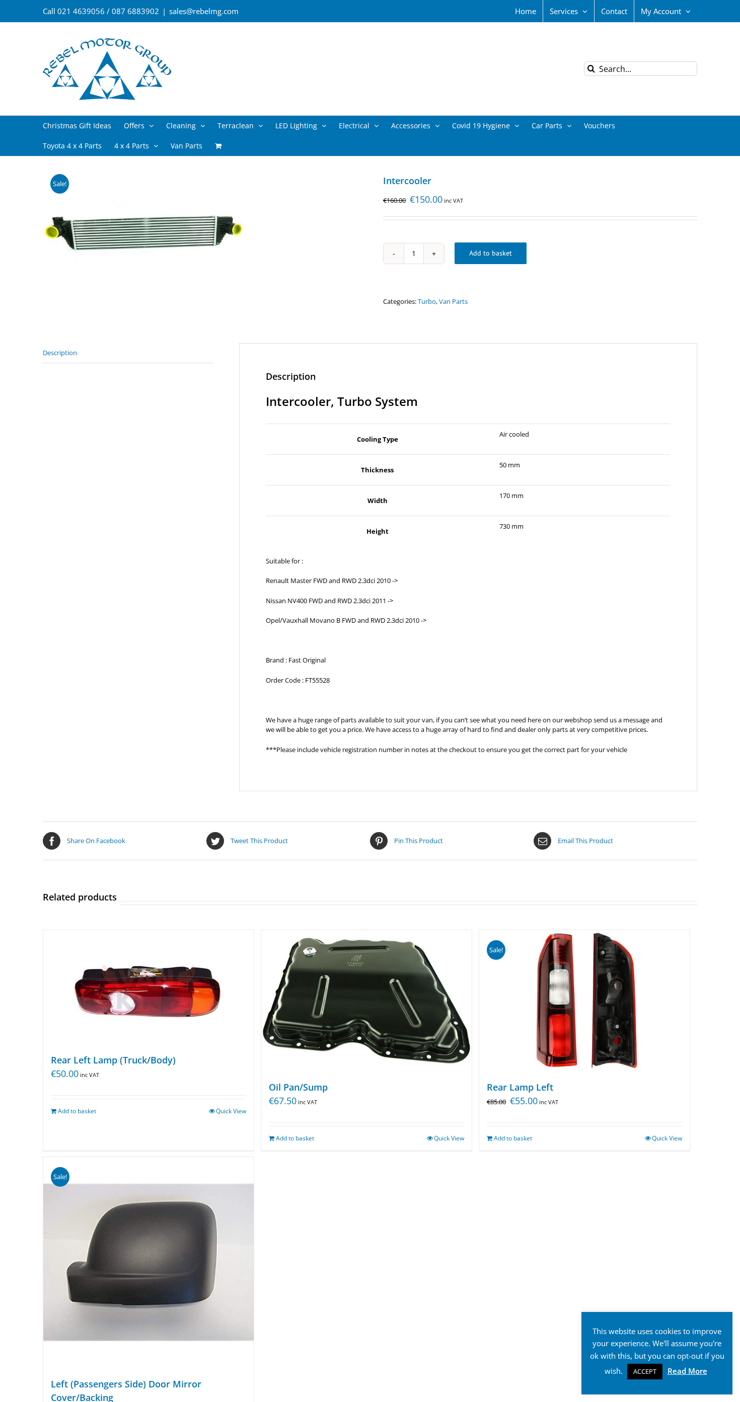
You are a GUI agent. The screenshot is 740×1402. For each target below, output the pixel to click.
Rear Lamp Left (520, 1087)
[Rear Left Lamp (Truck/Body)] (148, 986)
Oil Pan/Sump (298, 1087)
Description (60, 352)
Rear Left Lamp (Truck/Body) (113, 1060)
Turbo (427, 301)
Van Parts (453, 301)
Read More (687, 1371)
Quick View (231, 1111)
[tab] (128, 353)
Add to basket (490, 253)
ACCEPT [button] (644, 1371)
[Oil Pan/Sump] (366, 1000)
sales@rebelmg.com (204, 11)
